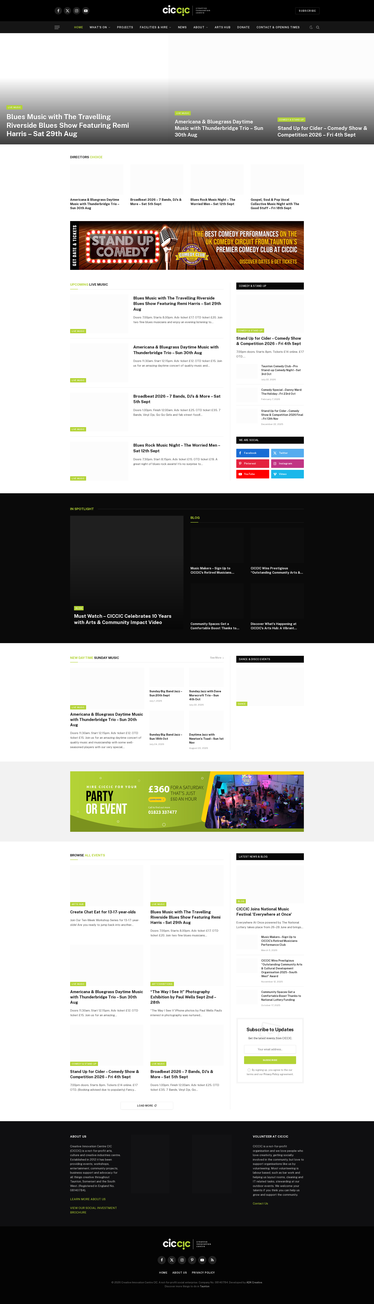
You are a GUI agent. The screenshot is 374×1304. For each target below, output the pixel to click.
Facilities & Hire (154, 27)
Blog (79, 608)
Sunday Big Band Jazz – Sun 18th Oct (165, 736)
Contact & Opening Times (278, 27)
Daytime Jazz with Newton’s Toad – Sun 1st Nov (206, 738)
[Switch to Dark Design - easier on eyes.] (311, 27)
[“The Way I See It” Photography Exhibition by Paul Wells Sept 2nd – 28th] (187, 965)
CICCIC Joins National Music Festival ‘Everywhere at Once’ (264, 912)
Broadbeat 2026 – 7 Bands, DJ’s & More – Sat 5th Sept (156, 202)
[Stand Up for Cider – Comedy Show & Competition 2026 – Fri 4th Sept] (322, 88)
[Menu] (57, 27)
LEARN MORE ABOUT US (88, 1199)
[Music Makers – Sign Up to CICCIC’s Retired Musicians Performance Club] (217, 545)
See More (215, 657)
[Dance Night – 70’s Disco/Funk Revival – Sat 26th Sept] (270, 687)
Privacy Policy (271, 1074)
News (182, 27)
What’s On (98, 27)
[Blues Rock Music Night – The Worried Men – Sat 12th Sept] (217, 179)
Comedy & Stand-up (291, 119)
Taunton (204, 1286)
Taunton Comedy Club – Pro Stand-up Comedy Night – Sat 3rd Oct (281, 370)
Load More (145, 1105)
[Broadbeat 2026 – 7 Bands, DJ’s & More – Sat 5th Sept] (156, 179)
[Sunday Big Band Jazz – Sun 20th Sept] (166, 677)
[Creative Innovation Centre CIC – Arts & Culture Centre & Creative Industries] (187, 10)
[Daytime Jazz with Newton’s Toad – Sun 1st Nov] (206, 720)
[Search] (317, 27)
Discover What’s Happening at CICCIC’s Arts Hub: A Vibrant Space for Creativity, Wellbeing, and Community (275, 626)
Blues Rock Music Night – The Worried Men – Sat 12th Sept (213, 202)
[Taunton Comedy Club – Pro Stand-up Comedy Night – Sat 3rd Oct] (247, 371)
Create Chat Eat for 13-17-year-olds (103, 912)
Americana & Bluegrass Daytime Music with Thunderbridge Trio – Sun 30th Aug (219, 128)
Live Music (14, 107)
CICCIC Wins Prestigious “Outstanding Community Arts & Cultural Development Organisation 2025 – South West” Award (276, 570)
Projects (125, 27)
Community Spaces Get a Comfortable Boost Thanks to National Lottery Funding (213, 626)
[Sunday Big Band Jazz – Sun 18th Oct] (166, 720)
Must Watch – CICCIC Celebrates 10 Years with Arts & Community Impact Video (122, 619)
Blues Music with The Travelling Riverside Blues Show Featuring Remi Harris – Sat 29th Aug (67, 125)
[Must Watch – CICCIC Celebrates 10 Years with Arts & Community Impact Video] (126, 572)
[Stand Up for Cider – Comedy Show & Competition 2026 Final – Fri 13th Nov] (247, 416)
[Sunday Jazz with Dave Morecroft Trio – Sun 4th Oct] (206, 677)
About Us (179, 1272)
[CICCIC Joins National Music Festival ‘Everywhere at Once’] (270, 884)
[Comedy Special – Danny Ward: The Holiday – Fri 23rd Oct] (247, 395)
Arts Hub (223, 27)
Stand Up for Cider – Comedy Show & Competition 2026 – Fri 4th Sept (322, 131)
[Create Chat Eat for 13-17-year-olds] (106, 885)
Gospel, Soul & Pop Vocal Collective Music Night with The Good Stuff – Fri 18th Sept (275, 204)
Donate (243, 27)
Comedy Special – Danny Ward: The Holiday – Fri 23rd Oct (281, 391)
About (199, 27)
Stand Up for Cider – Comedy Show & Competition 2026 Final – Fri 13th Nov (282, 414)
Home (78, 27)
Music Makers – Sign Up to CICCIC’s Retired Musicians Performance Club (211, 570)
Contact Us (260, 1203)
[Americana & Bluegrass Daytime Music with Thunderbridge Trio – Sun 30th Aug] (219, 88)
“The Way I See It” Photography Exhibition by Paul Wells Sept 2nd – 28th (183, 997)
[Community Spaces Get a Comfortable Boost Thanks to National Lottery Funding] (217, 601)
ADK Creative (254, 1282)
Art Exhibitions (162, 984)
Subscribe (307, 10)
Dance (242, 704)
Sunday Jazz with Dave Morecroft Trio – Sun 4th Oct (205, 695)
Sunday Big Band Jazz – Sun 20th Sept (165, 693)
